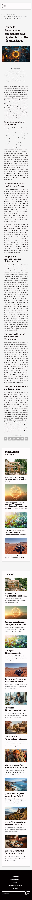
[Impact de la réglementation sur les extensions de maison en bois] (16, 467)
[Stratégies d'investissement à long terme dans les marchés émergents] (16, 698)
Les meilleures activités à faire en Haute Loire (15, 823)
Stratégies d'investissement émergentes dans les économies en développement (16, 532)
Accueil (3, 14)
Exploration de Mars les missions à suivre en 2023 (14, 557)
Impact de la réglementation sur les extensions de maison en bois (16, 479)
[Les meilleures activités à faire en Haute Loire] (16, 813)
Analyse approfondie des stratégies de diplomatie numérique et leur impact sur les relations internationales (16, 505)
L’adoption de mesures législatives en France (15, 73)
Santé (15, 882)
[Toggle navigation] (4, 6)
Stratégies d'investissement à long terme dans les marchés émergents (15, 711)
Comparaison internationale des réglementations (15, 75)
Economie (15, 877)
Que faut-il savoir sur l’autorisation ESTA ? (14, 852)
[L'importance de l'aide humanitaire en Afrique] (16, 756)
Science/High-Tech (15, 885)
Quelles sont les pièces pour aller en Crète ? (15, 794)
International (11, 14)
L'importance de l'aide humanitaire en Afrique (16, 766)
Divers (15, 888)
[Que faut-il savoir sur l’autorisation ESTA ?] (16, 841)
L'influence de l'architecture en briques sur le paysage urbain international (16, 740)
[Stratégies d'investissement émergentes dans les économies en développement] (16, 520)
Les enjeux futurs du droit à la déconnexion (15, 81)
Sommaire (16, 69)
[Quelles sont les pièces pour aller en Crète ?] (16, 784)
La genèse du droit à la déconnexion (15, 71)
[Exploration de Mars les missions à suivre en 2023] (16, 546)
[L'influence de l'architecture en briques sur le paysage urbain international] (16, 727)
